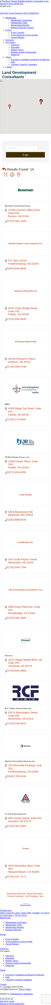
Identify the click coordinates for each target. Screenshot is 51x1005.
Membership (10, 18)
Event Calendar (17, 32)
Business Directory (16, 893)
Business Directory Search (22, 27)
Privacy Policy (25, 989)
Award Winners (17, 37)
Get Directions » (7, 915)
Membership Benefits (20, 25)
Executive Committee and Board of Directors (30, 59)
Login (12, 13)
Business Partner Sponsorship (23, 52)
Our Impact (10, 42)
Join (41, 896)
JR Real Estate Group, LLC (17, 457)
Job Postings (31, 896)
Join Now (4, 13)
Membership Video (19, 23)
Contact (8, 67)
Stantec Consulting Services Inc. (20, 761)
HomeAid (15, 54)
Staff (13, 62)
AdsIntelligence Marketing (21, 994)
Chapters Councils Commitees (24, 64)
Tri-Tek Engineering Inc (15, 814)
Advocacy (9, 40)
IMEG (7, 404)
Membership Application (21, 20)
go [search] (26, 154)
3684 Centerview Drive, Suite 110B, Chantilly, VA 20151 (25, 913)
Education (15, 47)
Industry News (17, 50)
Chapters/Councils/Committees (18, 980)
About (8, 57)
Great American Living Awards (24, 35)
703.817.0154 (21, 915)
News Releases (34, 893)
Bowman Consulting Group (17, 206)
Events (8, 30)
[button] (40, 102)
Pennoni (9, 655)
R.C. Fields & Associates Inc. (18, 708)
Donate (12, 3)
